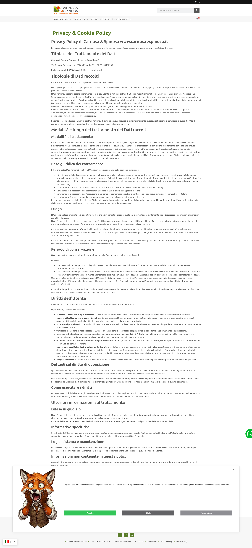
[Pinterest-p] (199, 2)
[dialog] (126, 499)
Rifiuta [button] (148, 513)
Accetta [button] (90, 513)
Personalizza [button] (206, 513)
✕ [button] (233, 469)
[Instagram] (196, 2)
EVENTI (94, 19)
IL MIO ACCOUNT (121, 19)
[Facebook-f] (192, 2)
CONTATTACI (105, 19)
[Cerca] (197, 10)
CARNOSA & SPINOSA (62, 19)
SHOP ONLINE (79, 19)
